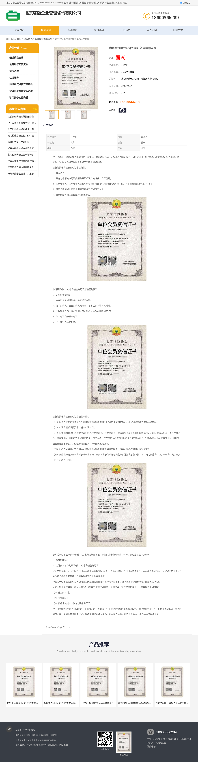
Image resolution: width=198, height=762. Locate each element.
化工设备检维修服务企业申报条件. (22, 123)
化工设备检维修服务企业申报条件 (22, 129)
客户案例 (152, 30)
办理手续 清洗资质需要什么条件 (61, 703)
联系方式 (178, 30)
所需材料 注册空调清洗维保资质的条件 (100, 703)
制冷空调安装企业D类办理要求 (22, 155)
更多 (35, 109)
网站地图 (63, 745)
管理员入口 (53, 745)
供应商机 (46, 30)
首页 (19, 39)
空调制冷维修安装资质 (21, 91)
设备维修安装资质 (43, 39)
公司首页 (19, 30)
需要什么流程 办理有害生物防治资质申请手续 (140, 703)
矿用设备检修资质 (18, 97)
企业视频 (72, 30)
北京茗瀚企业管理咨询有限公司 (29, 740)
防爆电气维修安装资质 (21, 84)
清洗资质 (14, 71)
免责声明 (42, 745)
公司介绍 (99, 30)
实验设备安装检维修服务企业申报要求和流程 (22, 116)
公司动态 (125, 30)
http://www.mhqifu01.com (58, 627)
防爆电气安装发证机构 (18, 142)
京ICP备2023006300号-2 (47, 735)
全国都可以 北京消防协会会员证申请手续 (27, 703)
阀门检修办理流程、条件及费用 (22, 135)
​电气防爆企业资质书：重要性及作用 (22, 174)
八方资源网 (32, 745)
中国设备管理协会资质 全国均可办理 (22, 161)
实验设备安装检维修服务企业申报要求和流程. (22, 167)
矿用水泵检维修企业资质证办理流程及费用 (22, 148)
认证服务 (14, 77)
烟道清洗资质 (16, 57)
